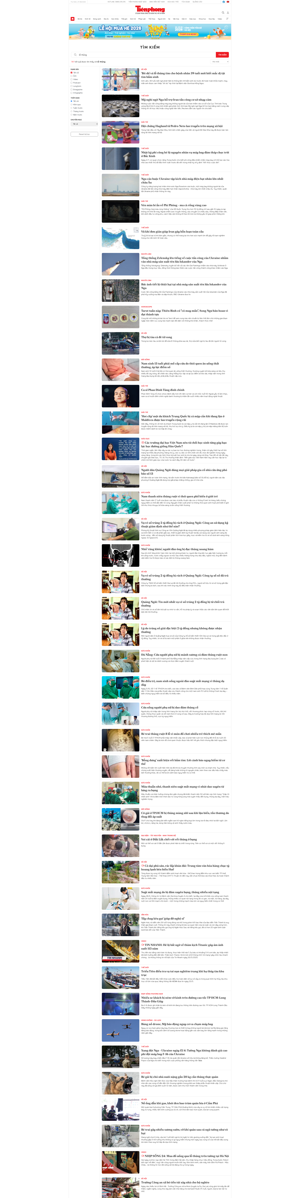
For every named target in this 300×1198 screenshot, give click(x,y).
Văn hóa (176, 19)
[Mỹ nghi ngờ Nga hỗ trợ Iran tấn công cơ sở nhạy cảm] (120, 106)
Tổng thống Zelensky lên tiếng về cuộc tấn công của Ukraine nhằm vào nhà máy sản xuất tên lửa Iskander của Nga (184, 259)
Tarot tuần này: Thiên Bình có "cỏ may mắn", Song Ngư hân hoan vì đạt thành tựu (184, 312)
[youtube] (228, 2)
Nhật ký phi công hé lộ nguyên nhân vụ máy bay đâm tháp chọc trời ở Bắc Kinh (185, 154)
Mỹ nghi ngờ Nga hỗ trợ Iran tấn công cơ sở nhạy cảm (176, 99)
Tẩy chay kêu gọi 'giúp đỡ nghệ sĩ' (163, 918)
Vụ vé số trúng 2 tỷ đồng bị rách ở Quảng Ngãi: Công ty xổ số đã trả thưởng (184, 577)
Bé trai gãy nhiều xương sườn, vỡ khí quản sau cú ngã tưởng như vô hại (184, 1131)
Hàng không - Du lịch (151, 1020)
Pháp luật (142, 19)
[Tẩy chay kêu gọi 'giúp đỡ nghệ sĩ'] (120, 925)
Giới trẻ (133, 19)
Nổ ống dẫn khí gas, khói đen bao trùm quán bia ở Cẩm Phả (179, 1103)
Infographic (78, 93)
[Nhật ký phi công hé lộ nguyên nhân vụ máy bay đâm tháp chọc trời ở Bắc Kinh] (120, 158)
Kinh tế (87, 19)
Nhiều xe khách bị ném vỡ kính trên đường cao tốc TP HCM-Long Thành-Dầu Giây (183, 999)
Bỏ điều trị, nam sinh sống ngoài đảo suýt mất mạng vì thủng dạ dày (182, 682)
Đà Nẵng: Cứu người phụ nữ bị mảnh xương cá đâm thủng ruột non (184, 654)
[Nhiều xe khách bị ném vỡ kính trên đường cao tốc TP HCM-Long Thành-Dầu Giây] (120, 1004)
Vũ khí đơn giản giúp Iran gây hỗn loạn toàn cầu (172, 231)
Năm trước (77, 115)
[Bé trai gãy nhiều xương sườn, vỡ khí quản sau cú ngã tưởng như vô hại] (120, 1136)
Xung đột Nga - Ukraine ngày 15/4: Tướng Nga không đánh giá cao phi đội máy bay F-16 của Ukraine (184, 1052)
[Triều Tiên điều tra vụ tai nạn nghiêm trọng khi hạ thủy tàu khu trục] (120, 977)
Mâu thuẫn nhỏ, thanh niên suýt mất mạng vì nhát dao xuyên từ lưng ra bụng (182, 788)
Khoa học (202, 19)
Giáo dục (192, 19)
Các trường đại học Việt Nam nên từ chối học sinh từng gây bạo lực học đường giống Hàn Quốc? (184, 444)
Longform (77, 86)
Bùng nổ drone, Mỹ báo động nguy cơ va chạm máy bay (177, 1024)
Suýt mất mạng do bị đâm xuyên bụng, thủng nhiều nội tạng (180, 892)
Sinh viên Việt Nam (157, 2)
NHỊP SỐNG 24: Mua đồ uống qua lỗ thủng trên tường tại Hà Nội (187, 1156)
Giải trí (184, 19)
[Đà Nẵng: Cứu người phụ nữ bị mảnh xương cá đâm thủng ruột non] (120, 661)
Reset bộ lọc (84, 134)
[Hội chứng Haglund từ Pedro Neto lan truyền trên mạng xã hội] (120, 132)
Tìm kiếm (150, 47)
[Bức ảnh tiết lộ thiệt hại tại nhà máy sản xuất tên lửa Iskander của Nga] (120, 290)
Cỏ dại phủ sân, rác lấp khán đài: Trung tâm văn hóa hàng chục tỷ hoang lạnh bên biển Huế (185, 867)
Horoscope (146, 307)
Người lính (162, 19)
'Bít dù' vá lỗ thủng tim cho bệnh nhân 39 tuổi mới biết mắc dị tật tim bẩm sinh (183, 75)
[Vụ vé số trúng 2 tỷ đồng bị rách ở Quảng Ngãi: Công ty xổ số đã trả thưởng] (120, 582)
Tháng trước (78, 111)
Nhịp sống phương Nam (152, 994)
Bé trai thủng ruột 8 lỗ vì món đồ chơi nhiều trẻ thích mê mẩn (181, 734)
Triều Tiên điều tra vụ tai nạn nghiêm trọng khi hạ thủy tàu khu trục (182, 973)
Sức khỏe (115, 19)
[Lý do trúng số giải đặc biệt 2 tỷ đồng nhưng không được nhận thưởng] (120, 634)
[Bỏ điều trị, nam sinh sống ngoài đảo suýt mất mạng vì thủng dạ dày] (120, 687)
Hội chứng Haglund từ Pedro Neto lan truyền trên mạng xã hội (182, 126)
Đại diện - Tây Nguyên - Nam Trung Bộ (158, 835)
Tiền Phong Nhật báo (137, 2)
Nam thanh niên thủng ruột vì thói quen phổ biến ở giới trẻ (179, 496)
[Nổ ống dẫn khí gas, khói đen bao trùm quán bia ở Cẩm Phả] (120, 1109)
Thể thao (151, 19)
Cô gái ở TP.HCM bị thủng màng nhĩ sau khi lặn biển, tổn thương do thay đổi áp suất (185, 814)
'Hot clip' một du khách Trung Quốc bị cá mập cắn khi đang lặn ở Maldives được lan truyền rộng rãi (182, 418)
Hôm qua (77, 104)
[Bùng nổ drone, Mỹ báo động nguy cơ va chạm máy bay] (120, 1030)
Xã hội (80, 19)
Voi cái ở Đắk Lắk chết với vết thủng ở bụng (169, 839)
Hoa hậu (212, 19)
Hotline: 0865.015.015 (117, 2)
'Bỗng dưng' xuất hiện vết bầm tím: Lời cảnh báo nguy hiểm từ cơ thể (183, 762)
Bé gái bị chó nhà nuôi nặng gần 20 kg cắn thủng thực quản (179, 1077)
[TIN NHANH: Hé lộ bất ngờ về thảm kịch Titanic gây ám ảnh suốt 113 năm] (120, 951)
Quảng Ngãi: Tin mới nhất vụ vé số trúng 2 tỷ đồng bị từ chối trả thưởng (182, 603)
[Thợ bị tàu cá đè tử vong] (120, 343)
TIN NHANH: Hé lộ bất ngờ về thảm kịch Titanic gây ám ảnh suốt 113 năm (182, 946)
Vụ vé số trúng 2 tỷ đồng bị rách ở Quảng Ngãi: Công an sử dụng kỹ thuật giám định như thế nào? (184, 524)
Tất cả (76, 72)
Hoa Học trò (173, 2)
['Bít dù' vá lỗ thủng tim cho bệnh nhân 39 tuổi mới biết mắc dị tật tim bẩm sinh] (120, 79)
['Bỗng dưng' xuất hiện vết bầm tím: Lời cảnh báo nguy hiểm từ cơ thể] (120, 766)
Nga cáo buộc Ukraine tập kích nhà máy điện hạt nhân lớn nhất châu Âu (182, 180)
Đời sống (145, 359)
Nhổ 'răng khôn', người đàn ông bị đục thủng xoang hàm (177, 549)
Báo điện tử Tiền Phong (150, 10)
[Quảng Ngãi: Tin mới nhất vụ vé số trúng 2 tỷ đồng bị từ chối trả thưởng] (120, 608)
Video (220, 19)
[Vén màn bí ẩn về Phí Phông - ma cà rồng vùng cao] (120, 211)
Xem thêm (227, 19)
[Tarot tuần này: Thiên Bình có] (120, 317)
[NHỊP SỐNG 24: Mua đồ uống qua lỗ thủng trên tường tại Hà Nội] (120, 1162)
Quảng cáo (197, 2)
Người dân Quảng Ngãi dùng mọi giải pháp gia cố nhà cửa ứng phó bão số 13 (184, 471)
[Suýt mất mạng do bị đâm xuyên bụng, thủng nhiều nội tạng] (120, 898)
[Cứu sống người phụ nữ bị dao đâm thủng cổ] (120, 714)
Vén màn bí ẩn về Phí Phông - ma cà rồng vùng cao (173, 205)
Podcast (77, 83)
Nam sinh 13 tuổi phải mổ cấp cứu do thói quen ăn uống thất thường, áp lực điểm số (180, 365)
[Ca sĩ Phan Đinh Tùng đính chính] (120, 396)
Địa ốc (106, 19)
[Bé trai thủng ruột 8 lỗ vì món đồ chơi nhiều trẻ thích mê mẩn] (120, 740)
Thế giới (124, 19)
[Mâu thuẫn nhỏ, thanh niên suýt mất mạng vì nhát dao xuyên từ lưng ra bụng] (120, 793)
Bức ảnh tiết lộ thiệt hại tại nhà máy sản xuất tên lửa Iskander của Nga (183, 286)
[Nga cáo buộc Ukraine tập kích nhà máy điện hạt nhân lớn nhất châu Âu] (120, 185)
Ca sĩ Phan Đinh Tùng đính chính (162, 390)
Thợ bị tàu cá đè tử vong (156, 337)
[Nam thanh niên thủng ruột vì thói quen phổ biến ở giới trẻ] (120, 502)
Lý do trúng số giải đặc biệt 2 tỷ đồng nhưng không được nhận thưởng (181, 630)
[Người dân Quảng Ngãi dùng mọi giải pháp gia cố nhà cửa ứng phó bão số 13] (120, 476)
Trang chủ (72, 19)
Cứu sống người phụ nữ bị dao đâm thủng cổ (169, 707)
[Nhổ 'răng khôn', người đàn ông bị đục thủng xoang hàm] (120, 555)
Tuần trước (77, 108)
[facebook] (223, 2)
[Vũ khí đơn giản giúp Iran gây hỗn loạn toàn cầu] (120, 238)
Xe (169, 19)
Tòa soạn (186, 2)
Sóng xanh (97, 19)
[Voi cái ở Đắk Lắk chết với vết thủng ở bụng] (120, 845)
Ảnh (75, 76)
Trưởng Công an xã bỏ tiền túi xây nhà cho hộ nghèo (175, 1182)
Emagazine (77, 89)
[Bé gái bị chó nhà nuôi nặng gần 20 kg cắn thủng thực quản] (120, 1083)
